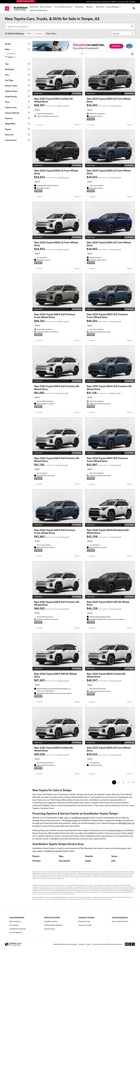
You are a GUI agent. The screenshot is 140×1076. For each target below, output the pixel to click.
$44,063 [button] (51, 608)
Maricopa (36, 860)
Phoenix (35, 856)
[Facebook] (126, 944)
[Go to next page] (133, 782)
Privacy (88, 944)
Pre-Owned (13, 925)
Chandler (89, 856)
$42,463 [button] (51, 536)
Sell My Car (100, 6)
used (66, 817)
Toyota (39, 33)
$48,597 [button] (51, 105)
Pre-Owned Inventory (63, 6)
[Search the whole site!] (134, 8)
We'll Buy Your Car (126, 823)
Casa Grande (64, 860)
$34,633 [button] (51, 177)
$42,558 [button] (104, 536)
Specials (89, 6)
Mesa (61, 856)
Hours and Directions (120, 921)
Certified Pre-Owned (17, 928)
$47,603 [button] (51, 680)
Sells (113, 860)
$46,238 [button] (104, 608)
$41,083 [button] (51, 393)
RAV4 (28, 33)
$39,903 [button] (104, 249)
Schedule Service (50, 921)
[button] (57, 109)
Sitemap (81, 944)
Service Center (115, 830)
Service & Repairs (112, 6)
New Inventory (45, 6)
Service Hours (49, 928)
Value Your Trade (85, 925)
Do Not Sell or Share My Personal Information (107, 944)
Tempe (114, 856)
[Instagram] (129, 944)
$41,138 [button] (104, 393)
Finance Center (71, 820)
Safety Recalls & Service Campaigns (65, 944)
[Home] (8, 8)
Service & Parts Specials (53, 925)
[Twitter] (133, 944)
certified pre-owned (80, 817)
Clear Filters (51, 33)
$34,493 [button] (104, 105)
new (61, 817)
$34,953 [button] (51, 249)
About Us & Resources (38, 10)
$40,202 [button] (51, 321)
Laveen (88, 860)
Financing (79, 6)
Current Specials (15, 932)
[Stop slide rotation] (132, 53)
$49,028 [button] (51, 754)
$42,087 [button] (104, 464)
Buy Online (34, 6)
